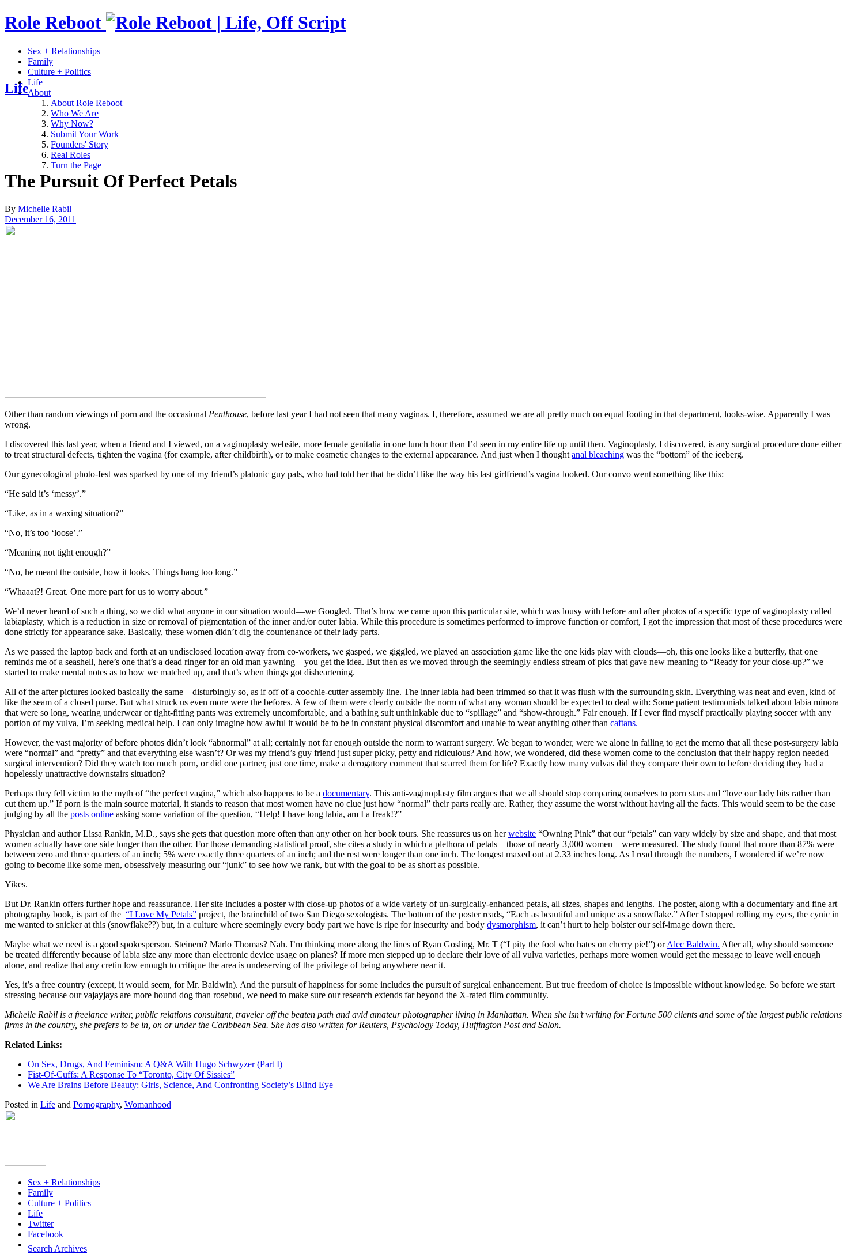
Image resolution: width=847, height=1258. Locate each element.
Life (35, 82)
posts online (92, 814)
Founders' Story (79, 144)
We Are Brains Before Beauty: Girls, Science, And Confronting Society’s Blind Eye (180, 1085)
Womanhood (147, 1104)
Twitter (41, 1224)
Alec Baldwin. (693, 944)
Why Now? (72, 124)
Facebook (45, 1234)
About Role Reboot (86, 103)
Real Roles (70, 155)
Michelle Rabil (44, 209)
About (39, 92)
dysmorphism (511, 925)
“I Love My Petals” (161, 914)
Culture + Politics (59, 72)
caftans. (624, 723)
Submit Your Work (85, 134)
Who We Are (75, 113)
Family (40, 61)
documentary (346, 793)
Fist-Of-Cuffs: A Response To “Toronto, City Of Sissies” (131, 1074)
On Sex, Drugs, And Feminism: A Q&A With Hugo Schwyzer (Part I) (155, 1064)
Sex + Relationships (64, 51)
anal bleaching (598, 454)
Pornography (96, 1104)
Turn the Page (76, 165)
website (522, 833)
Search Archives (57, 1248)
